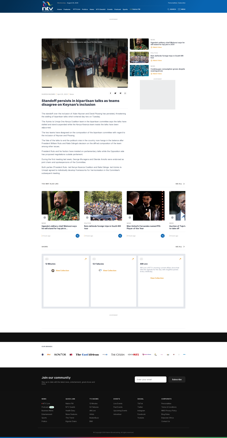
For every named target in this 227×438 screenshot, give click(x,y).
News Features (71, 414)
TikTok (140, 403)
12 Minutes (50, 264)
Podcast (117, 9)
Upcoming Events (120, 411)
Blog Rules (165, 414)
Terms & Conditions (169, 407)
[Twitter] (115, 93)
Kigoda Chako (71, 421)
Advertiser (118, 414)
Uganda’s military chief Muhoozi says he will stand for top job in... (59, 227)
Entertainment (47, 414)
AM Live (144, 264)
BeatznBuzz (94, 418)
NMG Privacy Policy (169, 411)
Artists (91, 414)
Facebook (142, 414)
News (92, 9)
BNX (91, 421)
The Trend (70, 418)
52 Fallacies (98, 264)
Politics (85, 9)
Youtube (141, 418)
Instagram (141, 411)
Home (59, 9)
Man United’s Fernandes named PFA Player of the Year (143, 227)
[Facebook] (110, 93)
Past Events (118, 407)
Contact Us (165, 421)
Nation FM (69, 403)
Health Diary (70, 411)
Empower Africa (167, 418)
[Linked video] (139, 44)
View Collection (62, 271)
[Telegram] (120, 93)
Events (110, 9)
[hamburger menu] (179, 9)
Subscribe (181, 3)
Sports (125, 9)
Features (67, 9)
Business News (47, 411)
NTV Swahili (100, 9)
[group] (46, 355)
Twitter (140, 407)
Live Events (118, 403)
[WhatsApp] (125, 93)
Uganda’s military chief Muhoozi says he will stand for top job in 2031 (168, 43)
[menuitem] (59, 9)
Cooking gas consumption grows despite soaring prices (168, 70)
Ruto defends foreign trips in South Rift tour (167, 57)
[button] (180, 9)
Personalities (172, 3)
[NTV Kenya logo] (47, 6)
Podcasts (47, 407)
